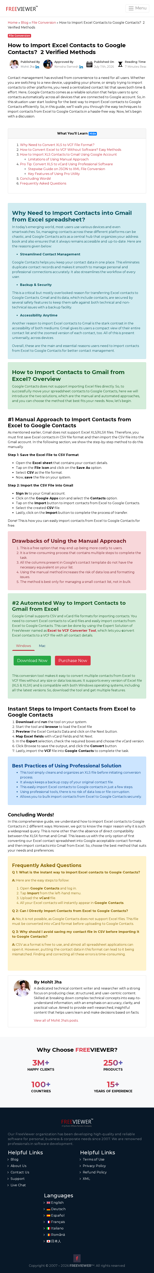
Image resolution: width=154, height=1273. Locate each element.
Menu (140, 8)
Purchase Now (72, 660)
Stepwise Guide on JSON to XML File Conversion (66, 169)
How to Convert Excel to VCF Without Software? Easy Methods (70, 150)
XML (86, 1179)
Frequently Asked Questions (43, 183)
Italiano (57, 1228)
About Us (18, 1166)
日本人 (55, 1241)
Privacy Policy (94, 1166)
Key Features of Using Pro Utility (54, 174)
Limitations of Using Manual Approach (58, 159)
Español (57, 1215)
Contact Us (20, 1172)
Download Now (32, 660)
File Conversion (19, 35)
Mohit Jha (27, 66)
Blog (15, 1159)
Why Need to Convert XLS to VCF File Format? (57, 145)
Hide (93, 133)
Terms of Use (94, 1159)
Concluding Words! (35, 179)
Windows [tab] (23, 646)
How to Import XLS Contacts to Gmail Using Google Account (68, 154)
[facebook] (77, 1258)
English (57, 1203)
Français (57, 1222)
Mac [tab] (42, 646)
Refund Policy (95, 1172)
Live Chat (18, 1185)
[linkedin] (37, 66)
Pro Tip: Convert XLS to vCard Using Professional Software (66, 164)
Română (57, 1235)
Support (18, 1179)
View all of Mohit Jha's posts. (56, 1020)
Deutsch (58, 1209)
